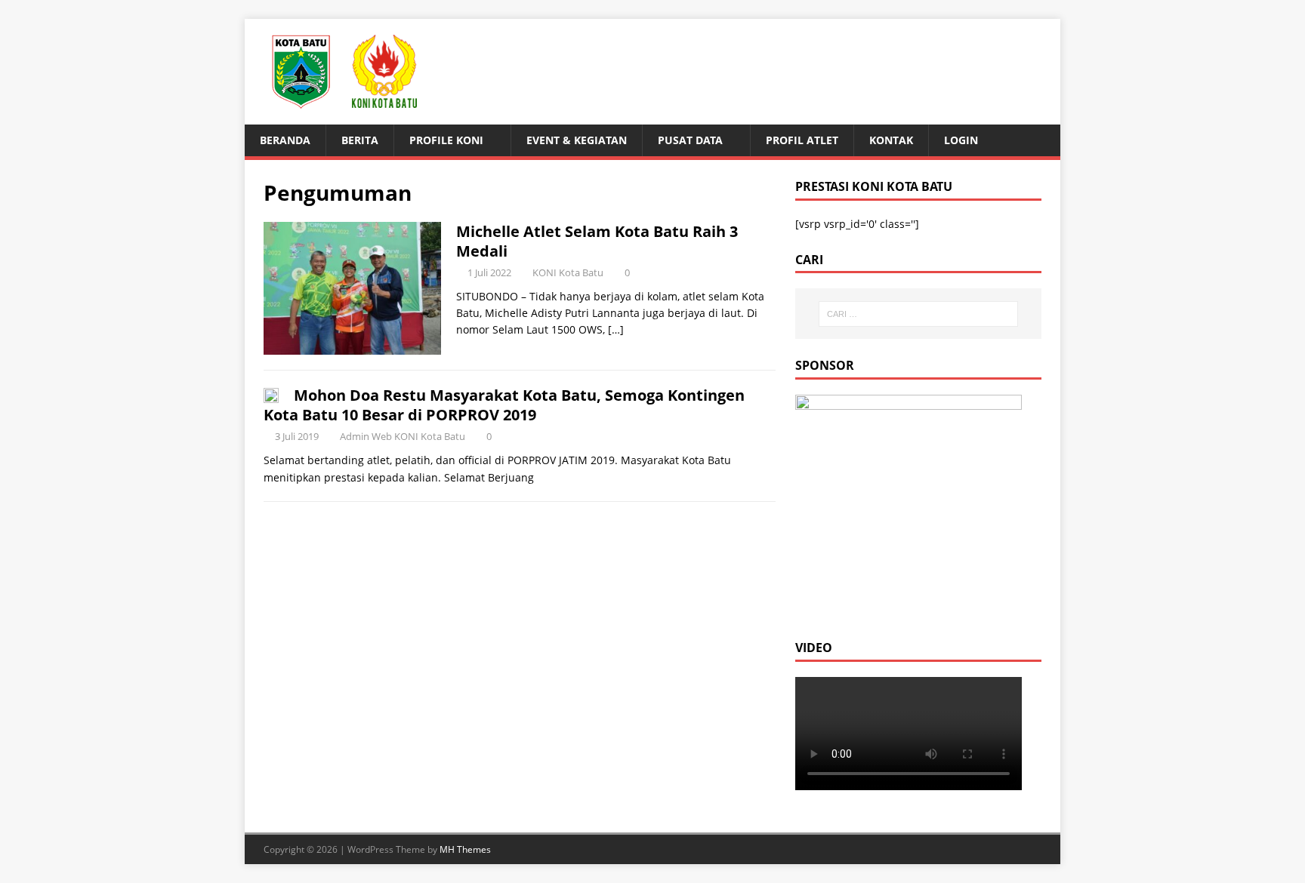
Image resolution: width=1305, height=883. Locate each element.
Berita (359, 140)
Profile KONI (446, 140)
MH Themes (465, 849)
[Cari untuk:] (918, 314)
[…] (616, 329)
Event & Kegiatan (576, 140)
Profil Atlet (802, 140)
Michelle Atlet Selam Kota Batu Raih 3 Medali (597, 241)
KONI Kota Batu (567, 272)
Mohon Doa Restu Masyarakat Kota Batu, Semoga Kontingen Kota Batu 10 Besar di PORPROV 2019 (504, 405)
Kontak (891, 140)
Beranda (285, 140)
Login (961, 140)
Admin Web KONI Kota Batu (402, 436)
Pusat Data (690, 140)
